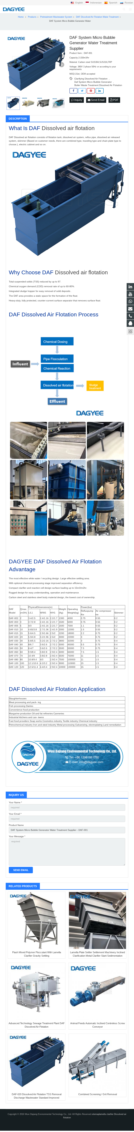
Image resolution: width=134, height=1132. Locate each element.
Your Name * (15, 802)
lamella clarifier (106, 1114)
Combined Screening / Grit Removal (97, 1094)
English (79, 2)
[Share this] (73, 91)
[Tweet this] (82, 91)
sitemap (95, 1114)
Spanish (113, 2)
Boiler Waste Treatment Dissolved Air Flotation (98, 85)
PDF (115, 100)
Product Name (16, 825)
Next (61, 64)
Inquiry (78, 100)
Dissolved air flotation (68, 128)
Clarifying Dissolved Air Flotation (91, 78)
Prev (10, 64)
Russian (128, 2)
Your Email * (15, 814)
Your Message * (17, 836)
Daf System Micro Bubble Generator (93, 82)
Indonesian (96, 2)
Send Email (97, 100)
